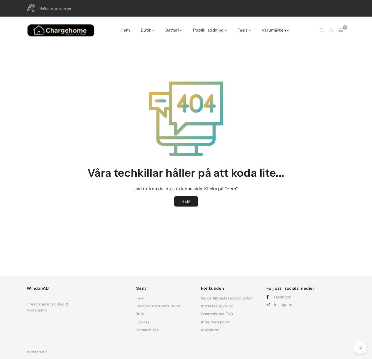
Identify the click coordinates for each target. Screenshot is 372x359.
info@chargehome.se (54, 8)
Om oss (143, 322)
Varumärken (274, 30)
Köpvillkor (209, 329)
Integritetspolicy (215, 322)
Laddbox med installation (158, 306)
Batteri (172, 30)
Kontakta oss (147, 329)
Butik (146, 30)
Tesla (243, 30)
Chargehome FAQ (217, 313)
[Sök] (322, 30)
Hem (125, 30)
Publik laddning (209, 30)
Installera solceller (217, 306)
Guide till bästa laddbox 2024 (226, 298)
